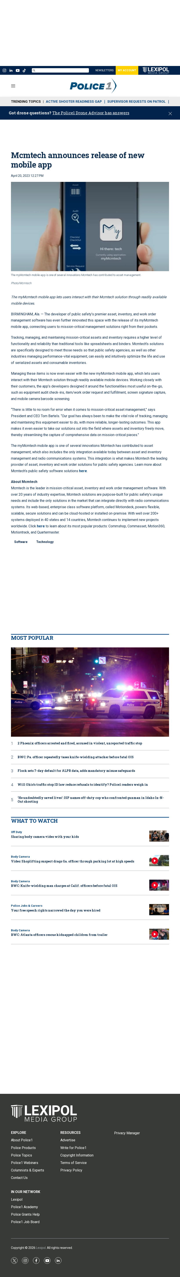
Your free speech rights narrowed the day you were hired (55, 910)
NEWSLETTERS (104, 70)
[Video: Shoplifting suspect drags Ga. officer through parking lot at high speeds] (159, 860)
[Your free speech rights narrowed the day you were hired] (159, 909)
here (83, 471)
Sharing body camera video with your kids (45, 837)
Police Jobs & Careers (26, 905)
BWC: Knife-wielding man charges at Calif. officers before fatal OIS (64, 886)
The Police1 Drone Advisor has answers (90, 112)
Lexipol (41, 1248)
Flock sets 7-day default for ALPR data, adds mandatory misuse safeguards (76, 771)
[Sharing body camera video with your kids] (159, 836)
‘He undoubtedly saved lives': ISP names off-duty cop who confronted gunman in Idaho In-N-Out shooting (91, 800)
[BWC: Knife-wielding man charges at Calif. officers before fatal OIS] (159, 885)
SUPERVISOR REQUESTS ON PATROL (136, 102)
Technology (45, 542)
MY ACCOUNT (127, 70)
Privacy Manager (127, 1133)
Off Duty (16, 832)
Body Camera (20, 856)
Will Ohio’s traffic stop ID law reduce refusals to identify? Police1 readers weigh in (83, 785)
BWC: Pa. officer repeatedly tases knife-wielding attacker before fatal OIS (76, 757)
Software (20, 542)
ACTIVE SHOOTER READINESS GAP (74, 102)
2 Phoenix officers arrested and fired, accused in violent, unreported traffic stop (80, 743)
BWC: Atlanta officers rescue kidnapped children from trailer (59, 935)
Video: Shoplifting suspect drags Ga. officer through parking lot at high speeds (72, 861)
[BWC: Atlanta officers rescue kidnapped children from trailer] (159, 934)
